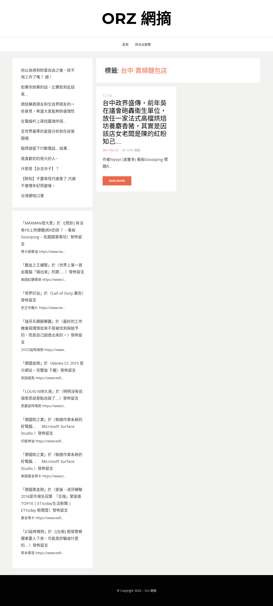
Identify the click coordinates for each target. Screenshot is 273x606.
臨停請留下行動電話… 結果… (45, 148)
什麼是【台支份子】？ (40, 168)
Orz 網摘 (136, 18)
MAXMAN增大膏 (39, 223)
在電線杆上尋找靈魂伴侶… (43, 121)
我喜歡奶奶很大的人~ (39, 158)
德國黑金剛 (34, 489)
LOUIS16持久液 (38, 391)
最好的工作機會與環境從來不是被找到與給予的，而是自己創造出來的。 (51, 328)
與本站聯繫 (143, 44)
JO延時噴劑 (34, 531)
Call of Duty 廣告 (67, 293)
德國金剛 (32, 363)
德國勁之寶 (34, 419)
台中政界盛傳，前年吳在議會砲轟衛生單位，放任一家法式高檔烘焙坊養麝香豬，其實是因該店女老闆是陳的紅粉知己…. (135, 122)
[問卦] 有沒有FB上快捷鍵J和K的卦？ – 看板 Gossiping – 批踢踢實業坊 (52, 229)
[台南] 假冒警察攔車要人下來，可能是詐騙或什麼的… (51, 538)
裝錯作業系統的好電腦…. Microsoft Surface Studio (51, 426)
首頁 (125, 44)
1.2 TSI (107, 95)
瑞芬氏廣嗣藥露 (38, 321)
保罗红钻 (32, 293)
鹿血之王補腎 (36, 265)
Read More (117, 181)
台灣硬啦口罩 (32, 195)
